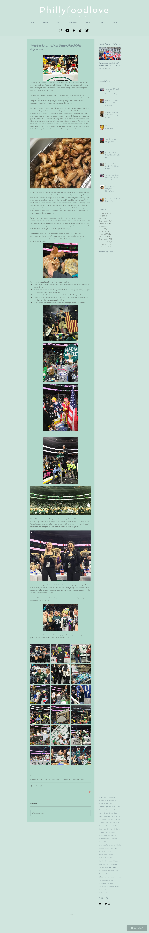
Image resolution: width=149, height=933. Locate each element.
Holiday (101, 842)
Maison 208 (113, 848)
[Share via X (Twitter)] (36, 786)
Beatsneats (102, 810)
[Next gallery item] (88, 163)
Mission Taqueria (103, 855)
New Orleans (111, 858)
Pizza (116, 870)
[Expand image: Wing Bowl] (40, 653)
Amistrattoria (112, 797)
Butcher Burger (108, 813)
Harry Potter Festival (105, 839)
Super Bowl (75, 779)
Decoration (102, 826)
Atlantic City (107, 803)
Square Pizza (102, 883)
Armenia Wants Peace (111, 800)
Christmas (117, 819)
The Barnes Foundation (105, 890)
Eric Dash (110, 829)
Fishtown (107, 832)
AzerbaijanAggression (105, 807)
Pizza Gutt (102, 874)
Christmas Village (114, 823)
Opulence (106, 864)
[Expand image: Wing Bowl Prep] (60, 163)
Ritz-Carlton (109, 874)
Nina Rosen (108, 861)
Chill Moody (102, 819)
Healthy (114, 839)
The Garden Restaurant (105, 893)
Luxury (107, 848)
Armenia (101, 800)
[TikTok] (80, 30)
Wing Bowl (55, 779)
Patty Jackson (113, 867)
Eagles (82, 779)
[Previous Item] (102, 53)
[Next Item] (118, 53)
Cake (100, 816)
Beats (118, 807)
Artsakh (101, 803)
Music (111, 855)
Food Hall (114, 832)
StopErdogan (102, 886)
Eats (104, 829)
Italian (109, 842)
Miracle (110, 851)
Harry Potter (114, 835)
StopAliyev (110, 883)
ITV (105, 842)
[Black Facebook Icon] (74, 30)
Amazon (101, 797)
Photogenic (111, 870)
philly (40, 779)
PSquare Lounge (103, 867)
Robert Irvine (102, 877)
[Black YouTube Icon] (67, 30)
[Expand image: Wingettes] (60, 555)
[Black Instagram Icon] (60, 30)
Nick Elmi (101, 861)
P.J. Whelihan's (65, 779)
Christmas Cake (103, 823)
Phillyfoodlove (103, 870)
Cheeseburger (107, 816)
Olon (100, 864)
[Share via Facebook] (31, 786)
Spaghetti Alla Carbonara (106, 880)
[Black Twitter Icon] (87, 30)
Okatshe (115, 861)
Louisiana (101, 848)
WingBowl (47, 779)
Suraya (117, 886)
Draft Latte (116, 826)
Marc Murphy (102, 851)
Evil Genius (117, 829)
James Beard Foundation (106, 845)
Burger (101, 813)
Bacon (113, 807)
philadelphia (34, 779)
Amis (106, 797)
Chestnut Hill (116, 816)
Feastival (101, 832)
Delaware (109, 826)
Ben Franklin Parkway (112, 810)
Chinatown (110, 819)
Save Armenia (111, 877)
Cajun (115, 813)
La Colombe (117, 845)
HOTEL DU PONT (104, 835)
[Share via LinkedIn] (41, 786)
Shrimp (119, 877)
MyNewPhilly (102, 858)
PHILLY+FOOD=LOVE (74, 17)
